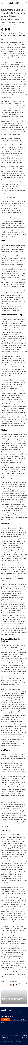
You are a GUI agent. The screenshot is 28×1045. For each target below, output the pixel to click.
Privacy (25, 1035)
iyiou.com (24, 1037)
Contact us (3, 1035)
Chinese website (5, 1037)
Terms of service (15, 1035)
